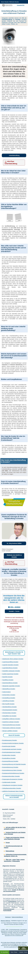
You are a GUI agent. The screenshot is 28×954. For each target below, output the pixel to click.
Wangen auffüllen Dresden (9, 731)
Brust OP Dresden (14, 735)
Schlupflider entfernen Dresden (11, 719)
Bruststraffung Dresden (9, 758)
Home (2, 1)
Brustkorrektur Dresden (9, 755)
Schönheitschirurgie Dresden (10, 938)
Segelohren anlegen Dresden (10, 722)
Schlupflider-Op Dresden (9, 716)
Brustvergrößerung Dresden (10, 761)
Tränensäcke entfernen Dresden (11, 728)
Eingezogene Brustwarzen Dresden (12, 779)
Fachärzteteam (12, 901)
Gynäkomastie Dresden (9, 782)
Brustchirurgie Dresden (8, 746)
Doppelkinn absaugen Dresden (11, 671)
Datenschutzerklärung (17, 917)
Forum (8, 842)
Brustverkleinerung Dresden (10, 767)
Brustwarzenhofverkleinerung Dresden (13, 773)
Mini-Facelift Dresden (8, 704)
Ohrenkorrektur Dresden (9, 713)
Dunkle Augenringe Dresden (10, 674)
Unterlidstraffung (14, 155)
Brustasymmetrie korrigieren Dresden (13, 743)
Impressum (8, 917)
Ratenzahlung (10, 851)
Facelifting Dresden (7, 680)
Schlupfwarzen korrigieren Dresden (12, 785)
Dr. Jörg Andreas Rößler (14, 543)
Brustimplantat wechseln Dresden (11, 749)
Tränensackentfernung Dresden (11, 725)
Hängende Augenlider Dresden (11, 686)
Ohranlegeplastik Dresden (9, 710)
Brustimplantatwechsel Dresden (11, 752)
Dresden (7, 1)
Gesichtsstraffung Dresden (10, 683)
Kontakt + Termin (14, 611)
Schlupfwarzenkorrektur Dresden (11, 788)
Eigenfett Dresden (7, 677)
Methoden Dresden (14, 1)
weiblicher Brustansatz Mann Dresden (13, 791)
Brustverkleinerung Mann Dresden (12, 770)
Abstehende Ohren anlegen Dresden (12, 659)
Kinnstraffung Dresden (8, 698)
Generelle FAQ (20, 5)
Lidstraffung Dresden (8, 701)
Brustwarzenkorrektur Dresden (11, 776)
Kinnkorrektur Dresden (8, 695)
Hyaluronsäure (6, 692)
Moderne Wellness (5, 920)
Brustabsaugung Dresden (9, 740)
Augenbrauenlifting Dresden (10, 662)
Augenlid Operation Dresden (10, 665)
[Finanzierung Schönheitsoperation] (14, 502)
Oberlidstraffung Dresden (9, 707)
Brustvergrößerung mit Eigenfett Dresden (14, 764)
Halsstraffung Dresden (8, 689)
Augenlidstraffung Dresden (10, 668)
